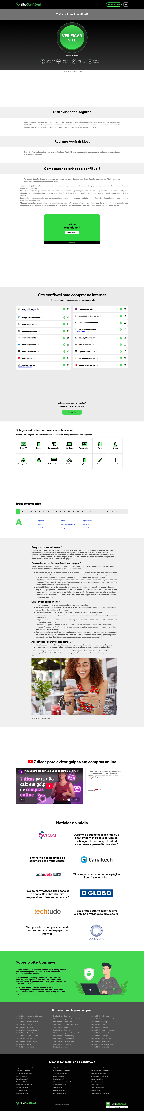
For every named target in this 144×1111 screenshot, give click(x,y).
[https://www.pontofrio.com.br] (68, 351)
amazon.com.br (28, 324)
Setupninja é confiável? (98, 1073)
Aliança (63, 528)
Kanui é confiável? (22, 1076)
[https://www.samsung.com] (68, 345)
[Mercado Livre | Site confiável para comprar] (26, 311)
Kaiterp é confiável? (97, 1087)
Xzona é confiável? (97, 1082)
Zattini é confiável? (22, 1090)
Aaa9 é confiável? (59, 1090)
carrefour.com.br (29, 338)
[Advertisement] (72, 88)
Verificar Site (72, 38)
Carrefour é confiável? (23, 1071)
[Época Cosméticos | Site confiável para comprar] (76, 316)
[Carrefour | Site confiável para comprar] (19, 338)
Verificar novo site (114, 4)
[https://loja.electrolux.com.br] (125, 351)
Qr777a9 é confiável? (60, 1093)
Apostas (41, 521)
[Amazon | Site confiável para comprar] (19, 324)
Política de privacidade (62, 1104)
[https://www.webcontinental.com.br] (125, 323)
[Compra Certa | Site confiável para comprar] (76, 358)
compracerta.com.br (87, 358)
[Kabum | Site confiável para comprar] (76, 345)
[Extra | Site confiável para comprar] (19, 358)
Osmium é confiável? (60, 1085)
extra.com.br (27, 358)
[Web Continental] (76, 323)
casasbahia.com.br (29, 331)
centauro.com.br (29, 365)
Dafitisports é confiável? (24, 1073)
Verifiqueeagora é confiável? (100, 1093)
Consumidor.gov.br (74, 582)
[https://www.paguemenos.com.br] (125, 365)
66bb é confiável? (96, 1085)
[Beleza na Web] (83, 331)
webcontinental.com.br (88, 323)
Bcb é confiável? (58, 1079)
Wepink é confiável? (59, 1068)
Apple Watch (87, 521)
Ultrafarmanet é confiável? (62, 1082)
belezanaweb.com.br (87, 329)
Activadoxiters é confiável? (99, 1076)
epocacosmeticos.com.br (89, 316)
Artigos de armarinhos (68, 524)
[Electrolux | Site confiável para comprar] (76, 352)
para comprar (83, 1010)
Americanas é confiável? (24, 1085)
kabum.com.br (85, 344)
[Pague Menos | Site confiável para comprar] (76, 365)
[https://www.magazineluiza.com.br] (68, 317)
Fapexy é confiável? (97, 1079)
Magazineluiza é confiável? (24, 1068)
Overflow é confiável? (60, 1073)
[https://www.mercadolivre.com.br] (68, 309)
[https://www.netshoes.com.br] (125, 309)
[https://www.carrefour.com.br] (68, 338)
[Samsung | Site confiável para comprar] (19, 345)
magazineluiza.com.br (31, 317)
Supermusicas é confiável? (62, 1071)
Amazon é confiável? (22, 1093)
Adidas (63, 521)
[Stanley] (76, 338)
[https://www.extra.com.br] (68, 358)
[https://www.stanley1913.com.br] (125, 338)
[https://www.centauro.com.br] (68, 365)
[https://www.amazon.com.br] (68, 324)
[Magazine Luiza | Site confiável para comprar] (19, 318)
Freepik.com (46, 718)
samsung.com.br (29, 344)
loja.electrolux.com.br (88, 351)
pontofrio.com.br (29, 351)
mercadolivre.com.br (30, 309)
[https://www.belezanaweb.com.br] (125, 330)
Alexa (40, 524)
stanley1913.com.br (86, 338)
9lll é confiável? (58, 1087)
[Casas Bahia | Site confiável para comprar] (19, 331)
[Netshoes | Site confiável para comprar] (76, 309)
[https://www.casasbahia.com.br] (68, 331)
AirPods (40, 528)
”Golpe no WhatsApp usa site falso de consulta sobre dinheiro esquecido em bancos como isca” (47, 894)
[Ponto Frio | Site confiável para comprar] (19, 352)
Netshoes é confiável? (23, 1087)
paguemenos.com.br (87, 365)
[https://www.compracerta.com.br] (125, 358)
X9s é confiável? (58, 1076)
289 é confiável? (96, 1090)
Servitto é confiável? (97, 1068)
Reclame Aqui (60, 582)
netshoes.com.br (86, 309)
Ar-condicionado (88, 528)
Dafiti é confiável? (22, 1082)
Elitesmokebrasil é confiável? (100, 1071)
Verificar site (72, 412)
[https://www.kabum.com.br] (125, 345)
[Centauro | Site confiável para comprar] (25, 367)
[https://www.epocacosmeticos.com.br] (125, 316)
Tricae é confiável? (22, 1079)
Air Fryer (86, 524)
